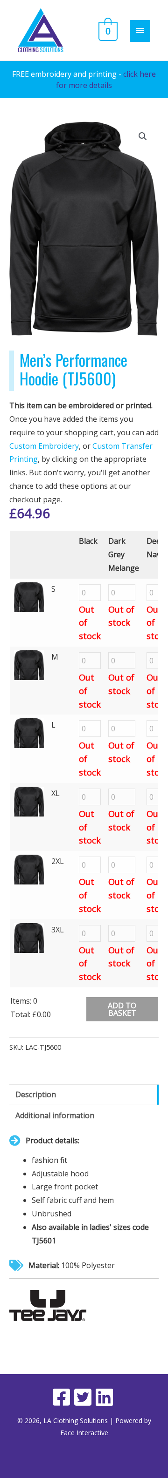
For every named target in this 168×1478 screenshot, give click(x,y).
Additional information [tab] (54, 1115)
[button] (142, 136)
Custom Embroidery (44, 446)
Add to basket (122, 1009)
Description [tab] (35, 1094)
